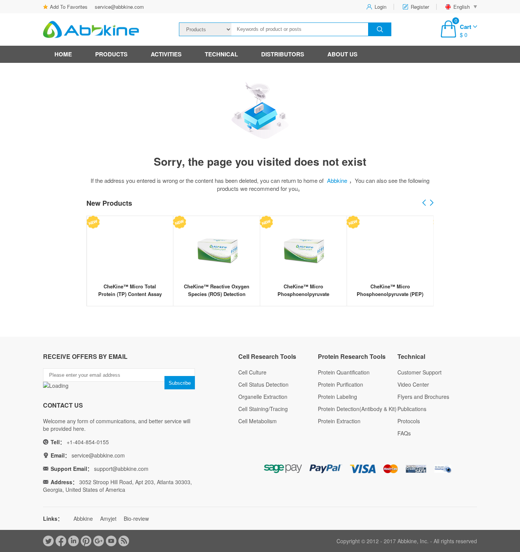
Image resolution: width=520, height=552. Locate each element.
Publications (411, 409)
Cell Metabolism (257, 421)
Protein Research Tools (352, 356)
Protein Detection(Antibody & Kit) (357, 409)
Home (63, 54)
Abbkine (337, 180)
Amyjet (108, 518)
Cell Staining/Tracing (263, 409)
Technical (221, 54)
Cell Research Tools (267, 356)
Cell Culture (252, 372)
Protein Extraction (339, 421)
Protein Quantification (344, 372)
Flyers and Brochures (423, 396)
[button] (432, 203)
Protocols (408, 421)
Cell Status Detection (263, 384)
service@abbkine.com (119, 6)
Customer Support (419, 372)
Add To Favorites (69, 6)
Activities (166, 54)
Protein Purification (340, 384)
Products (111, 54)
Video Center (413, 384)
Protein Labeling (337, 396)
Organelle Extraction (262, 396)
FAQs (404, 433)
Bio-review (136, 518)
